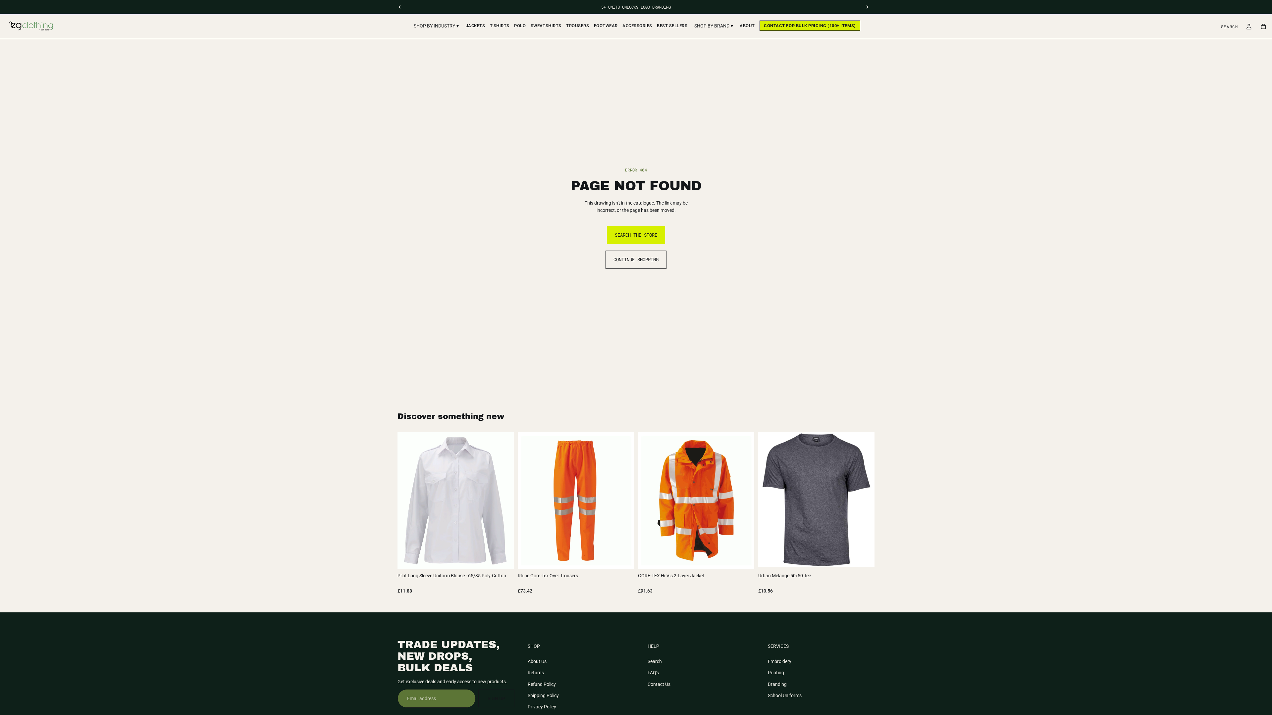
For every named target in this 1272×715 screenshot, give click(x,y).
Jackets (475, 25)
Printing (776, 672)
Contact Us (659, 684)
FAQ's (653, 672)
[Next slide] (864, 499)
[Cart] (1263, 26)
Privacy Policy (542, 706)
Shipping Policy (543, 695)
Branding (777, 684)
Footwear (606, 25)
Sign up (496, 698)
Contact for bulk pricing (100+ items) (810, 25)
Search (655, 661)
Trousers (577, 25)
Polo (520, 25)
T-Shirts (499, 25)
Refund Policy (542, 684)
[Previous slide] (768, 499)
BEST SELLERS (672, 25)
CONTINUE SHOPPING (636, 259)
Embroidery (779, 661)
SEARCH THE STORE (636, 235)
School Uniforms (785, 695)
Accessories (637, 25)
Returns (536, 672)
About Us (537, 661)
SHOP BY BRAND (713, 25)
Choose (629, 559)
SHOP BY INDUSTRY (436, 25)
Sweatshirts (546, 25)
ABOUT (747, 25)
